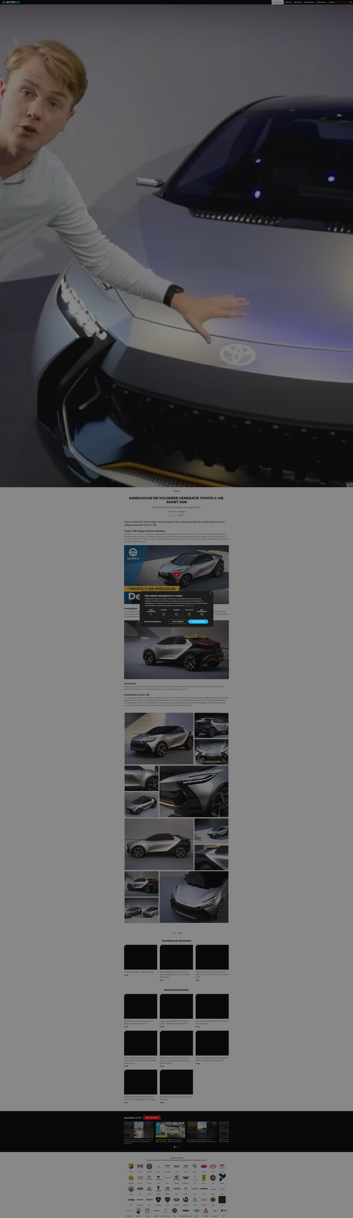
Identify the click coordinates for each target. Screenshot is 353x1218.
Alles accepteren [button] (198, 621)
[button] (153, 622)
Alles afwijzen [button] (177, 621)
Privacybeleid (189, 605)
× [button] (210, 593)
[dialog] (176, 609)
